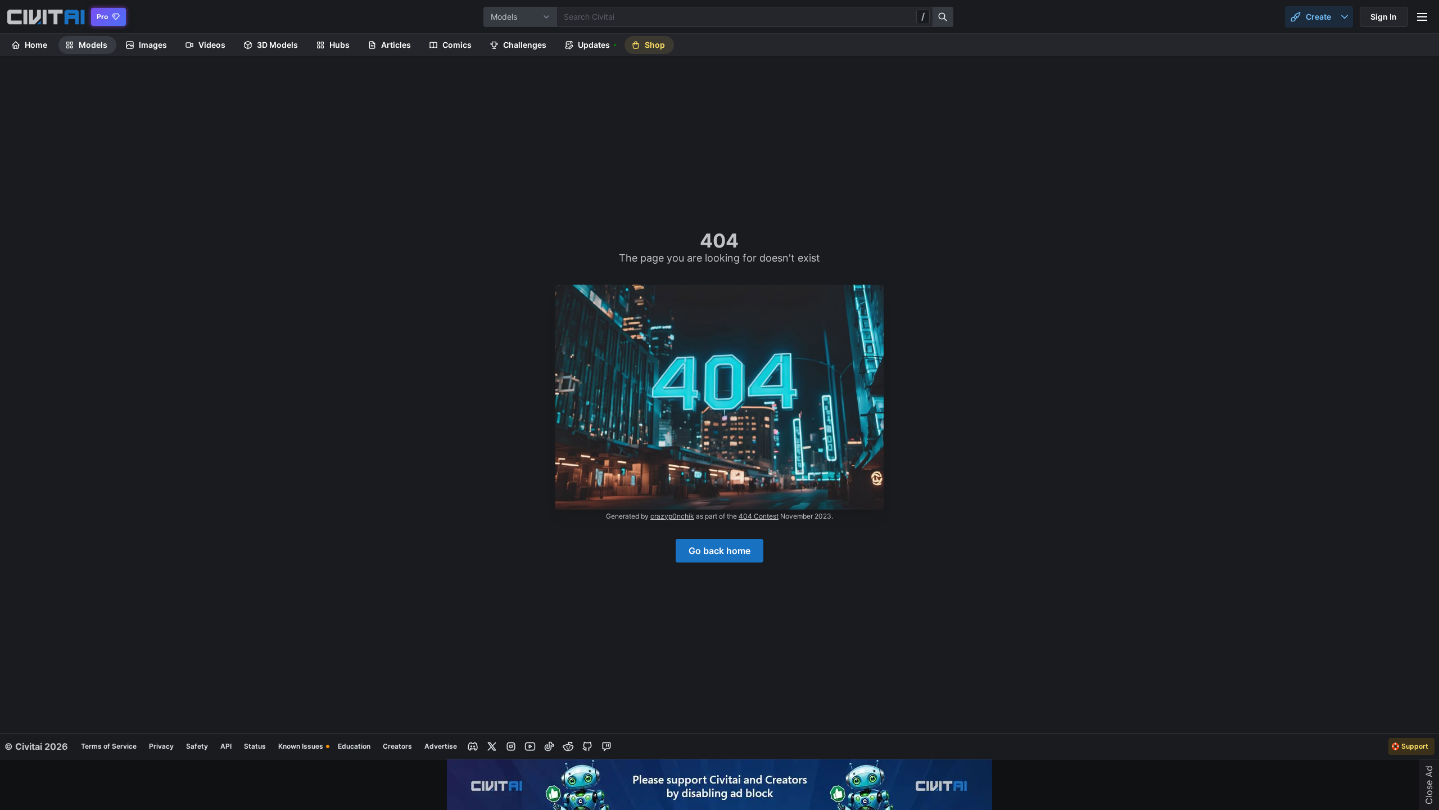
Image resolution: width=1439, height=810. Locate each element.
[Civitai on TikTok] (549, 746)
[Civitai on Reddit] (568, 746)
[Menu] (1422, 17)
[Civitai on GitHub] (587, 746)
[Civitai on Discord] (472, 746)
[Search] (943, 17)
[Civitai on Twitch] (606, 746)
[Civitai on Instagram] (511, 746)
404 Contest (759, 516)
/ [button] (923, 16)
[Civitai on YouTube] (530, 746)
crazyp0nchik (672, 516)
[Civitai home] (45, 16)
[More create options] (1344, 17)
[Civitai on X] (491, 746)
